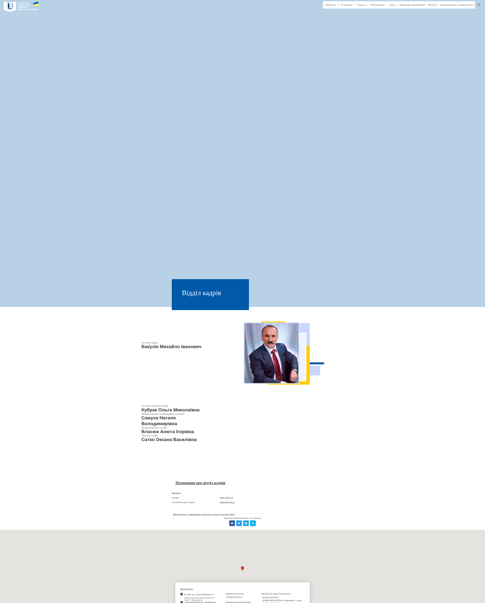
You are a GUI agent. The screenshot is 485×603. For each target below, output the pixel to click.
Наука (392, 5)
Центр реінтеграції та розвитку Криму (457, 5)
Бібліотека (432, 5)
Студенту (361, 5)
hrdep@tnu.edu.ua (227, 502)
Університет (330, 5)
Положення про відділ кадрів (200, 483)
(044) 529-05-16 (226, 498)
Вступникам (346, 5)
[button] (242, 568)
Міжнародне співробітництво (412, 5)
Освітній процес (377, 5)
